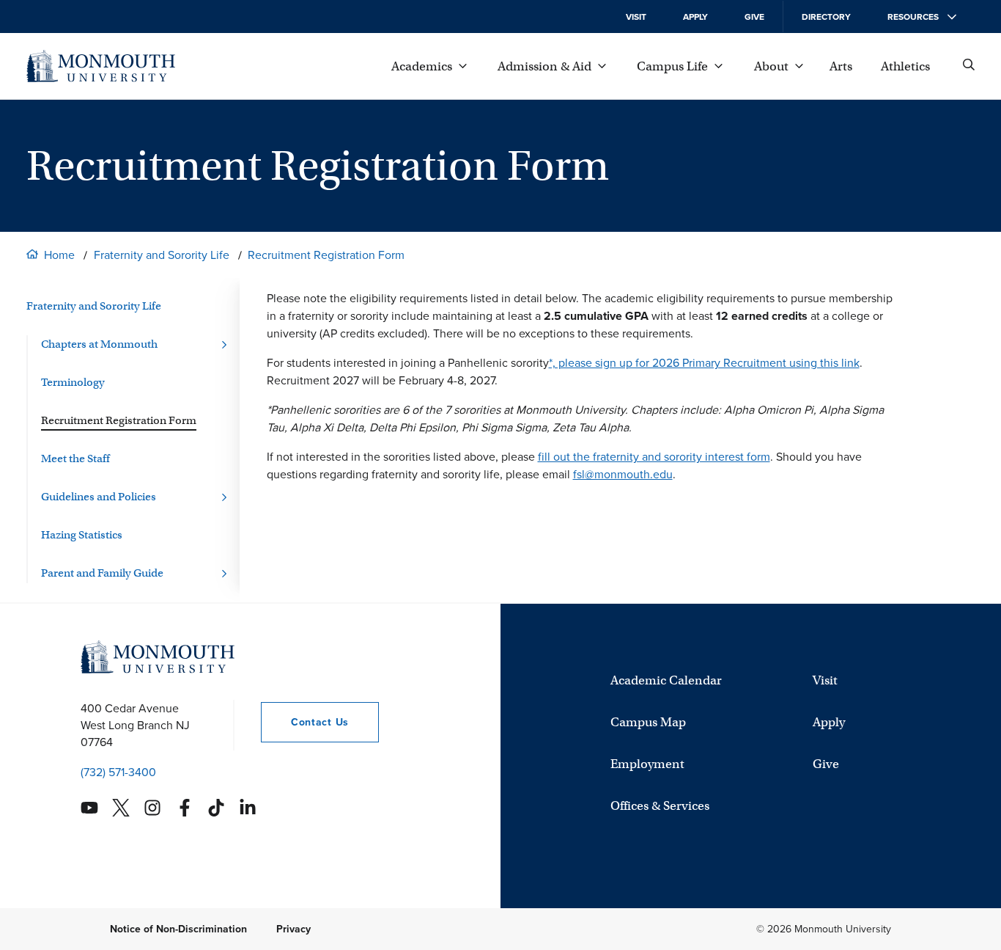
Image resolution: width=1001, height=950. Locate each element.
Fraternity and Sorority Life (161, 254)
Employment (647, 764)
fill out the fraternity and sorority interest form (654, 456)
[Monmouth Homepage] (100, 66)
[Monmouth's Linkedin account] (247, 807)
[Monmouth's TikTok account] (216, 807)
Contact (305, 722)
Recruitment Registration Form (326, 254)
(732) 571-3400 (118, 772)
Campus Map (648, 722)
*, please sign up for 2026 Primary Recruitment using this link (704, 362)
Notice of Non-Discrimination (178, 929)
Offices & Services (659, 806)
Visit (636, 16)
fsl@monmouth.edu (623, 474)
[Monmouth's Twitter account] (121, 807)
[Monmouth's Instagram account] (152, 807)
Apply (695, 16)
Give (754, 16)
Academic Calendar (666, 680)
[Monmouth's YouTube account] (89, 807)
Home (59, 254)
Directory (826, 16)
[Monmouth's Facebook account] (184, 807)
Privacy (293, 929)
